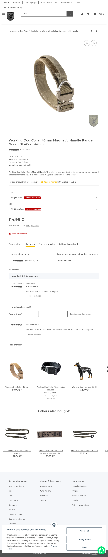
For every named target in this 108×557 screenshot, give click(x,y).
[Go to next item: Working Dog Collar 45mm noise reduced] (96, 31)
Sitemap (12, 523)
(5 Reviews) (25, 149)
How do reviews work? (21, 307)
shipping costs (32, 225)
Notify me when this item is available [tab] (59, 244)
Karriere (16, 2)
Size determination (17, 519)
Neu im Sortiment (16, 486)
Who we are (45, 491)
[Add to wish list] (94, 43)
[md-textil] (10, 16)
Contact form (46, 486)
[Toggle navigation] (3, 12)
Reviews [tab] (30, 244)
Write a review (64, 260)
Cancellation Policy (80, 486)
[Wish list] (88, 13)
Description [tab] (15, 244)
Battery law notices (80, 505)
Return (80, 2)
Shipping (13, 505)
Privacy (75, 491)
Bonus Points (67, 2)
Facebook (44, 495)
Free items (13, 500)
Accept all (84, 531)
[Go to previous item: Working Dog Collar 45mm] (91, 31)
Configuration (84, 539)
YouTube (44, 500)
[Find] (70, 14)
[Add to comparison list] (87, 43)
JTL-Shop (94, 554)
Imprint (75, 500)
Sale (10, 491)
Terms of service (79, 495)
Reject (84, 547)
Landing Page (30, 2)
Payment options (16, 514)
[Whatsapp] (101, 550)
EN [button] (5, 2)
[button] (82, 13)
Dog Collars (23, 162)
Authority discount (49, 2)
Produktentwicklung (13, 7)
